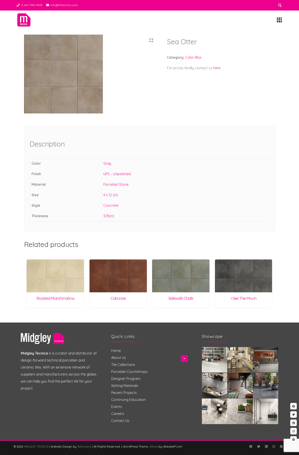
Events (116, 406)
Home (116, 350)
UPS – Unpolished (117, 174)
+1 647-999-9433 (31, 5)
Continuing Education (128, 399)
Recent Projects (124, 392)
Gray (107, 163)
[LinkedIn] (266, 446)
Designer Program (126, 378)
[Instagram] (273, 446)
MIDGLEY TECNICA (36, 446)
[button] (151, 40)
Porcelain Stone (115, 184)
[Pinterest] (281, 446)
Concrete (110, 205)
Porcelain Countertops (129, 371)
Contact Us (120, 420)
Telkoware (84, 446)
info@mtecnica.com (64, 5)
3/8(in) (108, 216)
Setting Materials (124, 385)
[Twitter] (258, 446)
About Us (118, 357)
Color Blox (193, 57)
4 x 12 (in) (110, 195)
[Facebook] (250, 446)
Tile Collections (123, 364)
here (216, 68)
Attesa (154, 446)
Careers (117, 413)
